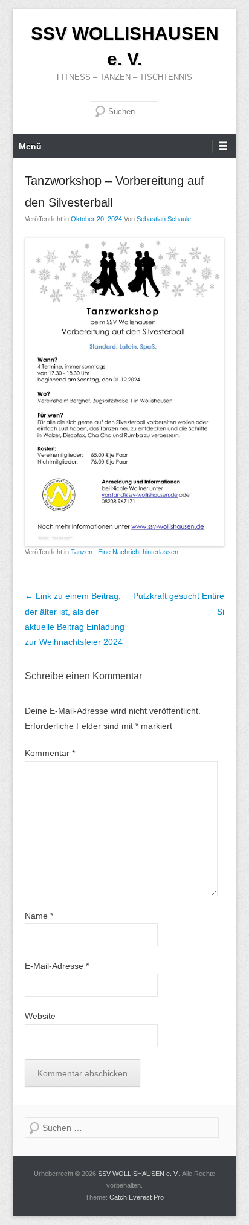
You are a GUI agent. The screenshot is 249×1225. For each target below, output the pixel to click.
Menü (30, 146)
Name (39, 915)
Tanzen (81, 551)
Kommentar (50, 753)
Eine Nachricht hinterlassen (138, 551)
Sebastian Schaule (164, 218)
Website (40, 1016)
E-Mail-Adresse (57, 966)
